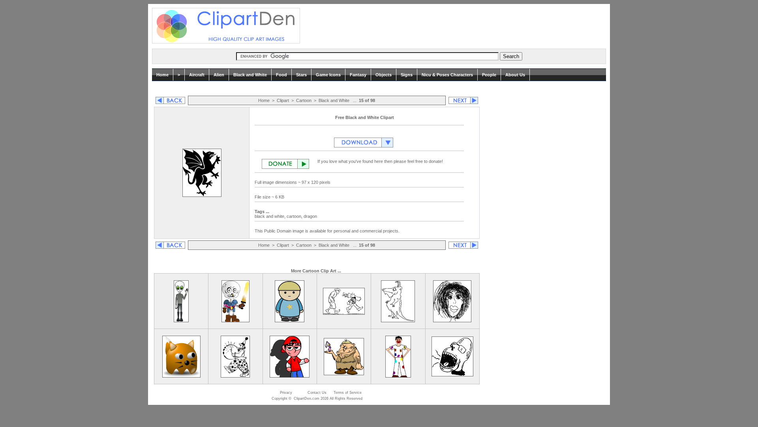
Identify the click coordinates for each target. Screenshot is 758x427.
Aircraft (197, 74)
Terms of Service (348, 393)
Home (162, 74)
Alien (219, 74)
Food (281, 74)
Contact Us (317, 393)
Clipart (283, 100)
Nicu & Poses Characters (447, 74)
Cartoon (303, 100)
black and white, (271, 216)
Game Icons (328, 74)
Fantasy (358, 74)
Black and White (250, 74)
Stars (301, 74)
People (489, 74)
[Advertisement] (451, 25)
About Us (515, 74)
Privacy (286, 393)
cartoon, (295, 216)
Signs (407, 74)
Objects (383, 74)
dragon (311, 216)
